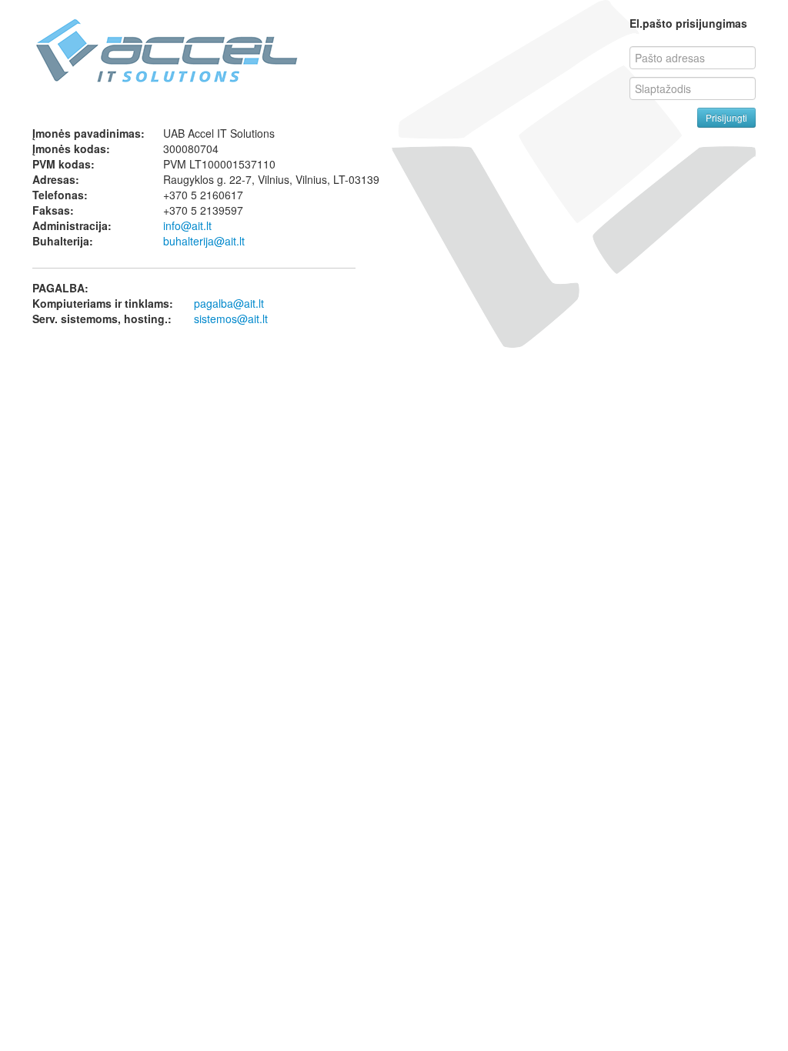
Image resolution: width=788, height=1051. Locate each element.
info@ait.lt (187, 225)
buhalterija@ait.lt (204, 241)
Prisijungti (726, 117)
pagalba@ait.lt (229, 303)
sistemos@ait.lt (231, 318)
